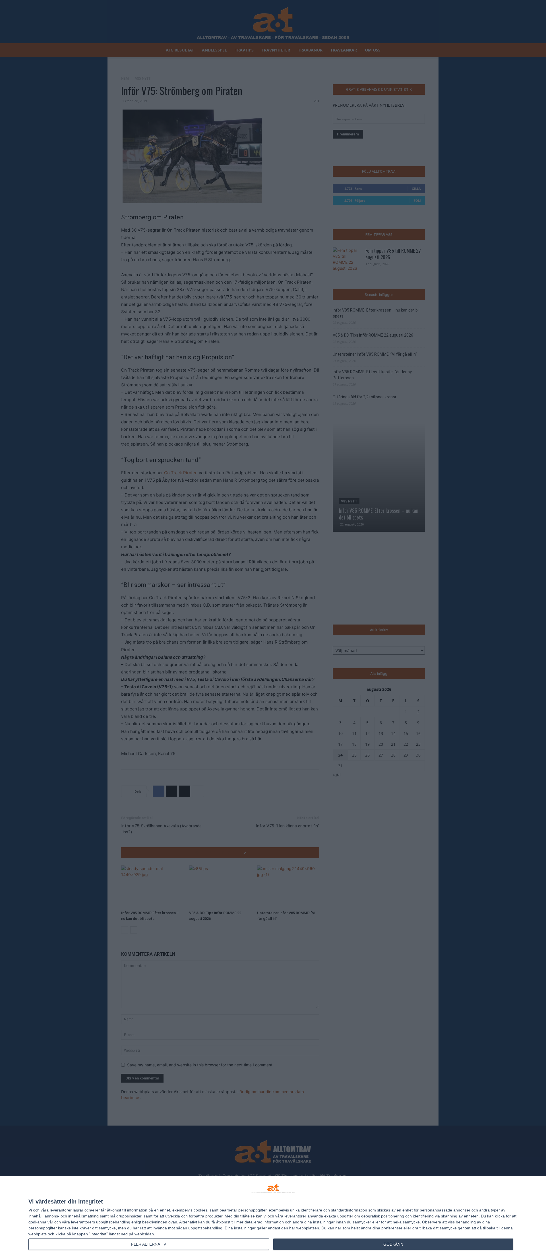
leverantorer (61, 1210)
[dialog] (273, 1216)
